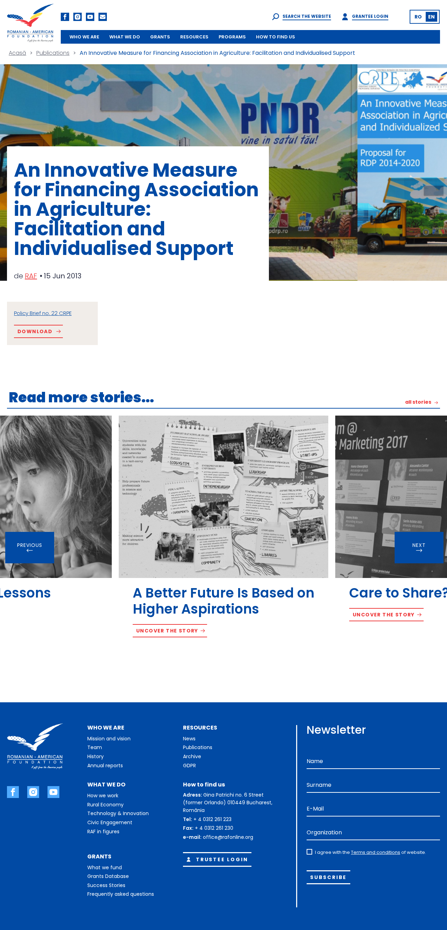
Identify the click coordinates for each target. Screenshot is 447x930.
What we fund (104, 867)
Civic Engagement (109, 822)
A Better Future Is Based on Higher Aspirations (223, 601)
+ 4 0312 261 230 (214, 828)
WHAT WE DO (124, 37)
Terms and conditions (375, 852)
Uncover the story (167, 630)
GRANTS (160, 37)
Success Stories (106, 885)
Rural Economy (105, 804)
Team (94, 747)
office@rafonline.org (228, 837)
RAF (31, 276)
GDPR (189, 765)
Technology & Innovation (118, 813)
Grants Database (108, 876)
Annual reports (105, 765)
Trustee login (222, 859)
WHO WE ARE (84, 37)
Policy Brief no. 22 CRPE (43, 313)
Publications (52, 53)
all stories (418, 402)
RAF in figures (103, 831)
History (95, 756)
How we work (102, 795)
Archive (192, 756)
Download (34, 331)
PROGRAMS (232, 37)
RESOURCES (194, 37)
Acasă (17, 53)
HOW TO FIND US (275, 37)
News (189, 738)
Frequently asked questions (120, 894)
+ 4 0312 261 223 (212, 819)
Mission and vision (109, 738)
